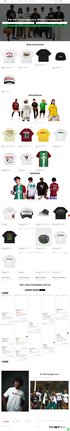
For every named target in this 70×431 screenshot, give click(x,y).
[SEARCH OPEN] (52, 1)
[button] (2, 391)
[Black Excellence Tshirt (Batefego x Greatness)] (43, 261)
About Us (38, 420)
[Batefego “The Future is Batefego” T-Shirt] (9, 135)
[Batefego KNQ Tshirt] (26, 261)
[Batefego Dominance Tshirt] (9, 261)
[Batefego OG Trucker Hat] (9, 80)
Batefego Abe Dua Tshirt (22, 170)
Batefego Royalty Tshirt (5, 224)
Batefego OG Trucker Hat (5, 91)
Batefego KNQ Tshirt (21, 272)
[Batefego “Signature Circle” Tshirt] (43, 55)
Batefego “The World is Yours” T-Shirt (24, 146)
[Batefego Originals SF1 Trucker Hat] (26, 237)
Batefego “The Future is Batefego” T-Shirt (7, 146)
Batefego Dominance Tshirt (5, 272)
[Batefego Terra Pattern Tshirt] (61, 261)
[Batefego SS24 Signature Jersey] (43, 159)
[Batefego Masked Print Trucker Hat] (26, 213)
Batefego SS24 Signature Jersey (40, 170)
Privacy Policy (47, 420)
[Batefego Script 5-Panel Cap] (61, 56)
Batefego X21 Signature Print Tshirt (6, 248)
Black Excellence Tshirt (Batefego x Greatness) (42, 272)
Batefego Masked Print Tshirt (57, 248)
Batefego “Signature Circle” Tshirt (40, 64)
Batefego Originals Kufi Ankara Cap (41, 248)
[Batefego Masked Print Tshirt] (61, 237)
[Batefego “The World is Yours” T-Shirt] (26, 135)
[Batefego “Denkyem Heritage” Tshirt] (9, 56)
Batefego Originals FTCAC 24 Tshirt (40, 146)
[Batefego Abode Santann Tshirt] (61, 135)
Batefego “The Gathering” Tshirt (23, 67)
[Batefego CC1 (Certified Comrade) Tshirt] (61, 213)
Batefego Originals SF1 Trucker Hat (23, 248)
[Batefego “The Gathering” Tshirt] (26, 56)
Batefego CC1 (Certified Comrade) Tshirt (59, 224)
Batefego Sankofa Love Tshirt (6, 170)
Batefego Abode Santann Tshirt (57, 146)
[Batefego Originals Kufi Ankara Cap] (43, 237)
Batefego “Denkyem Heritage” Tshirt (7, 67)
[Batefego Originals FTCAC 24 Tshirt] (43, 135)
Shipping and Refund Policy (61, 420)
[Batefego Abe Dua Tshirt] (26, 159)
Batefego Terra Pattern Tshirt (57, 272)
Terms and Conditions (53, 420)
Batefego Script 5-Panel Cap (57, 67)
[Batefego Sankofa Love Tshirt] (9, 159)
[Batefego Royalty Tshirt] (9, 213)
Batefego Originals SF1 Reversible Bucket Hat (42, 224)
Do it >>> (35, 25)
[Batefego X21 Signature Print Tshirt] (9, 237)
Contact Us (42, 420)
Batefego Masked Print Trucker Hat (23, 224)
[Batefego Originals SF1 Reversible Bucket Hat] (43, 213)
